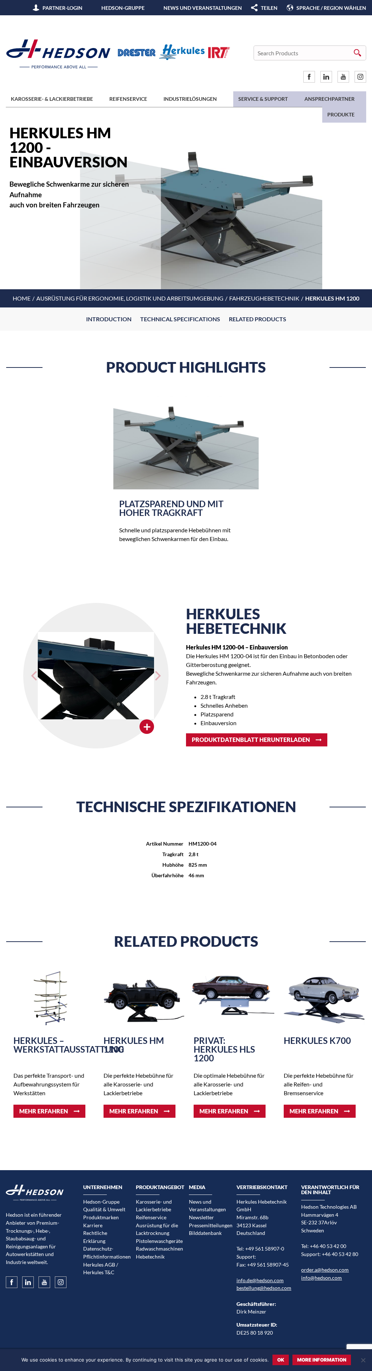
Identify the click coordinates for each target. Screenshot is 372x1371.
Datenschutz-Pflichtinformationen (104, 1252)
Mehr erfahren (43, 1111)
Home (22, 298)
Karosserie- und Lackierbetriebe (154, 1206)
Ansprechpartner (329, 99)
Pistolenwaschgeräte (157, 1241)
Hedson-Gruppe (123, 8)
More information (321, 1360)
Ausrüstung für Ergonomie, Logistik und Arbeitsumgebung (129, 298)
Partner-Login (62, 8)
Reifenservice (128, 99)
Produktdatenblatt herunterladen (251, 739)
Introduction (109, 318)
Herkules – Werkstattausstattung (68, 1044)
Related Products (257, 318)
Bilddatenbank (205, 1233)
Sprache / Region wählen (331, 8)
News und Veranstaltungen (202, 8)
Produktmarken (101, 1217)
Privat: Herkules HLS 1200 (224, 1049)
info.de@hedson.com (260, 1280)
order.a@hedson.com (325, 1270)
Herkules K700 (317, 1040)
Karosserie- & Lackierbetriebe (52, 99)
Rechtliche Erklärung (95, 1237)
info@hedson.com (321, 1278)
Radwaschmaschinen (157, 1248)
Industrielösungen (190, 99)
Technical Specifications (180, 318)
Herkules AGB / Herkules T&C (100, 1268)
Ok (280, 1360)
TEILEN (269, 8)
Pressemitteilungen (210, 1225)
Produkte (341, 114)
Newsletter (201, 1217)
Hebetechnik (150, 1256)
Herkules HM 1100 (134, 1044)
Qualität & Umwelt (104, 1209)
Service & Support (263, 99)
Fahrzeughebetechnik (264, 298)
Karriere (92, 1225)
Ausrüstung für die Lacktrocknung (157, 1229)
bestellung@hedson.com (263, 1288)
